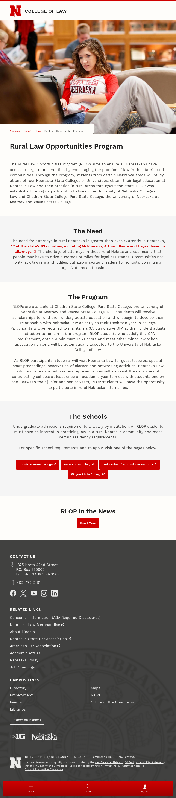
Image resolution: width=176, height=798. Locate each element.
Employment (21, 695)
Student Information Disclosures (44, 769)
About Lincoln (22, 632)
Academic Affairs (25, 653)
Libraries (18, 709)
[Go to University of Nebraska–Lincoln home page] (15, 11)
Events (16, 702)
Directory (18, 688)
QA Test (129, 762)
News (95, 695)
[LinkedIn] (54, 593)
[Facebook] (13, 593)
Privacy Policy (112, 765)
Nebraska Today (24, 660)
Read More (88, 523)
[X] (23, 593)
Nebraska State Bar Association (38, 639)
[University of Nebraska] (44, 736)
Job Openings (22, 667)
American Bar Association (33, 646)
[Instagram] (44, 593)
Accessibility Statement (150, 762)
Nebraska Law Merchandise (35, 625)
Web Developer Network (109, 762)
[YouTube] (34, 593)
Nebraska (15, 131)
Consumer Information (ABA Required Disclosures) (55, 617)
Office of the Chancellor (113, 702)
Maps (95, 688)
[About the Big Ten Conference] (17, 736)
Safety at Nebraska (133, 765)
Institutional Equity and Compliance (46, 765)
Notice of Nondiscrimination (85, 765)
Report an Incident (27, 719)
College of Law (46, 11)
